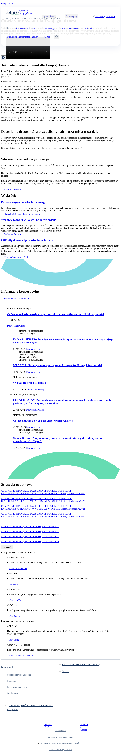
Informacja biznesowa (17, 687)
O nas (65, 671)
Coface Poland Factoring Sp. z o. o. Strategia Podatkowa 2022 (30, 531)
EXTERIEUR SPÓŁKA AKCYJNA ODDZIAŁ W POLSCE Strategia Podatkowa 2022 (43, 501)
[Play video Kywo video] (3, 57)
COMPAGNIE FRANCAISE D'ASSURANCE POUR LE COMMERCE (36, 490)
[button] (7, 28)
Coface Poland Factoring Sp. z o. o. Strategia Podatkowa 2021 (30, 536)
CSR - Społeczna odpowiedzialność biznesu (27, 240)
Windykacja (12, 693)
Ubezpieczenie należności (19, 675)
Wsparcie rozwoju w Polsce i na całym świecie (28, 219)
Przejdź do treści (9, 3)
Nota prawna (60, 731)
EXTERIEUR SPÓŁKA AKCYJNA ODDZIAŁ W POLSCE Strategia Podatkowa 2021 (43, 508)
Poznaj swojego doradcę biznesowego (23, 202)
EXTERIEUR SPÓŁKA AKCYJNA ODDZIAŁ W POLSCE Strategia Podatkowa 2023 (43, 493)
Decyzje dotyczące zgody (60, 750)
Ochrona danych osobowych (60, 737)
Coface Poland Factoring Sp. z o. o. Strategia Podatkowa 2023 (30, 526)
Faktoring (11, 681)
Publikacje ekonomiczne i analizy (81, 664)
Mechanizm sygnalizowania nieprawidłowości (60, 743)
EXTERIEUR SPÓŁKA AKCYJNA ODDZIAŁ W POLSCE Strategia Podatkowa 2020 (43, 516)
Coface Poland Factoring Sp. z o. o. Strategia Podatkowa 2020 (30, 541)
